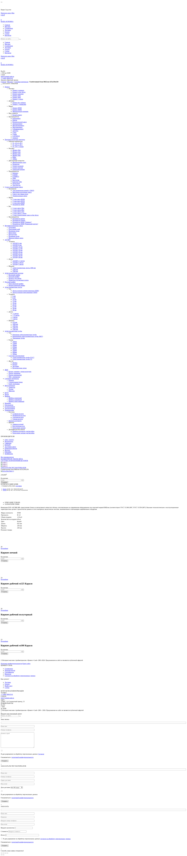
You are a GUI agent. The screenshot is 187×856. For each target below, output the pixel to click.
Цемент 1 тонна (17, 99)
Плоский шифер (14, 276)
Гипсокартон (9, 405)
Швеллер (12, 391)
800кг (14, 157)
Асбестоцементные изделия (14, 273)
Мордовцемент (17, 127)
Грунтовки (12, 227)
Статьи (7, 33)
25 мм (14, 306)
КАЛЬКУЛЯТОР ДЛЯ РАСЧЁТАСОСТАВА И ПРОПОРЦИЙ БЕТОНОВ (14, 459)
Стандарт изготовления (16, 356)
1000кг (14, 159)
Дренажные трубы (18, 338)
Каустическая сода (18, 426)
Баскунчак (15, 180)
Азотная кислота (18, 417)
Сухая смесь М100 (18, 199)
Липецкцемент (17, 124)
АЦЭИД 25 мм (17, 254)
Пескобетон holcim (18, 218)
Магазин (7, 26)
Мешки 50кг (16, 155)
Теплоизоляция (10, 408)
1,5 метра (15, 313)
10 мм (14, 299)
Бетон (7, 392)
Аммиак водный (17, 424)
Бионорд (15, 173)
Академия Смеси (10, 447)
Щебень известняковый (16, 401)
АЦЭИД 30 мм (17, 255)
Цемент (7, 87)
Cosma (14, 134)
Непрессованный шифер (17, 285)
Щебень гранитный (15, 398)
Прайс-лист (8, 686)
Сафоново (8, 443)
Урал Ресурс (16, 185)
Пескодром (16, 183)
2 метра (14, 317)
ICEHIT (15, 175)
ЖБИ (6, 370)
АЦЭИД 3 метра (17, 264)
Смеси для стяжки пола (20, 194)
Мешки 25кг (16, 153)
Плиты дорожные (14, 373)
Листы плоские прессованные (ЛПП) (24, 292)
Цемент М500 (17, 108)
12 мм (14, 301)
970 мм (14, 322)
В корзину (4, 482)
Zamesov (15, 138)
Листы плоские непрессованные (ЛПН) (25, 291)
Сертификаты (9, 672)
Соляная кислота (18, 414)
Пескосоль (15, 164)
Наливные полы (14, 231)
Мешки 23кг (16, 152)
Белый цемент (17, 115)
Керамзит (8, 403)
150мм (14, 343)
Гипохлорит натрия (18, 428)
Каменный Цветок (11, 448)
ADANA (15, 131)
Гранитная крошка (18, 169)
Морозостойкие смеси (16, 238)
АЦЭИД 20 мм (17, 252)
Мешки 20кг (16, 150)
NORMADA (9, 454)
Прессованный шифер (16, 284)
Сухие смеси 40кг (18, 210)
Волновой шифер (14, 275)
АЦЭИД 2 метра (17, 262)
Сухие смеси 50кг (18, 208)
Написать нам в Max (7, 13)
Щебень (7, 396)
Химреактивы (9, 410)
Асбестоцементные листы (13, 287)
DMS (14, 178)
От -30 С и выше (18, 146)
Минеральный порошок (20, 111)
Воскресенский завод (19, 122)
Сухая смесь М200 (18, 203)
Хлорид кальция (17, 166)
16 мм (14, 303)
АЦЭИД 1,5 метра (18, 261)
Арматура (12, 387)
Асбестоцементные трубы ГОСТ (23, 357)
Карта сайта (26, 663)
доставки (19, 486)
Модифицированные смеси (14, 226)
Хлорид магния (17, 168)
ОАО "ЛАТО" (9, 440)
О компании (9, 28)
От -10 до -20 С (17, 143)
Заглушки (15, 366)
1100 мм (15, 326)
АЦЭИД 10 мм (17, 247)
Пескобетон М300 (18, 204)
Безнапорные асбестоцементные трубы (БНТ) (27, 336)
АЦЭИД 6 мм (17, 243)
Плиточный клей (14, 229)
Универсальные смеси (19, 196)
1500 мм (15, 271)
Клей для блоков (14, 384)
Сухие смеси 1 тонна (19, 213)
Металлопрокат (10, 385)
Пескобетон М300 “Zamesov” (22, 222)
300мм (14, 349)
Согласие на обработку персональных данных (20, 676)
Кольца (14, 364)
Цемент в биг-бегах (19, 92)
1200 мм (15, 269)
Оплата (7, 32)
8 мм (14, 298)
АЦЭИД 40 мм (17, 257)
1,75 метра (15, 315)
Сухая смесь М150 (18, 201)
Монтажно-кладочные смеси (22, 192)
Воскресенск (9, 441)
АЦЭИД (7, 240)
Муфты (14, 363)
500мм (14, 354)
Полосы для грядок (15, 278)
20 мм (14, 305)
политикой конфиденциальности (23, 757)
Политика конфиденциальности (11, 663)
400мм (14, 352)
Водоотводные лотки (19, 368)
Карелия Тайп (17, 182)
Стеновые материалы (21, 82)
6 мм (14, 296)
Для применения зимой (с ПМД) (23, 190)
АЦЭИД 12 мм (17, 248)
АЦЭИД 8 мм (17, 245)
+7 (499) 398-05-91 (7, 78)
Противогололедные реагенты (15, 139)
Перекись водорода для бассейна (23, 431)
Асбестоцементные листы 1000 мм (24, 268)
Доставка (8, 30)
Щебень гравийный (15, 400)
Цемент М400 (17, 110)
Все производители (7, 457)
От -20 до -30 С (17, 145)
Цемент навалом (17, 94)
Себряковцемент (17, 129)
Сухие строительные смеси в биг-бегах (25, 215)
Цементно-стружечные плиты (19, 280)
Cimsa (14, 132)
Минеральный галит (19, 162)
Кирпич (11, 380)
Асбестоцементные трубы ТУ (22, 359)
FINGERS (8, 452)
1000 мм (15, 324)
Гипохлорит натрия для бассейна (23, 433)
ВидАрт (7, 450)
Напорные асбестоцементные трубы (24, 334)
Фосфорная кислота (19, 415)
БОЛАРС (8, 445)
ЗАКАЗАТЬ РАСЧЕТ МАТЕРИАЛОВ (13, 467)
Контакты (8, 35)
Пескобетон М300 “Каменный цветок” (25, 224)
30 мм (14, 308)
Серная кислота (17, 419)
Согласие (41, 754)
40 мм (14, 310)
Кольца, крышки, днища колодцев (20, 371)
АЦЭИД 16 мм (17, 250)
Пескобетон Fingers (18, 220)
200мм (14, 345)
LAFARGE (16, 136)
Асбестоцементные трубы (13, 331)
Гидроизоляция (10, 407)
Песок (7, 394)
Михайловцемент (18, 125)
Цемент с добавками (19, 104)
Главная (7, 25)
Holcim (14, 120)
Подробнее (4, 548)
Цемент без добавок (19, 102)
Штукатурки (13, 234)
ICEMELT (15, 176)
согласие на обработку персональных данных (55, 839)
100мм (14, 342)
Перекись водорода (15, 421)
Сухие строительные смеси (14, 187)
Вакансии (8, 674)
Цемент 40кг (16, 97)
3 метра (14, 319)
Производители (10, 670)
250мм (14, 347)
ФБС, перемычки (14, 377)
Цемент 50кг (16, 95)
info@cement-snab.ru (7, 76)
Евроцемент (16, 118)
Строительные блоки (16, 382)
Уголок (11, 389)
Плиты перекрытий (15, 375)
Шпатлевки (12, 233)
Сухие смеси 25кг (18, 211)
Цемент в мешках (18, 90)
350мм (14, 350)
